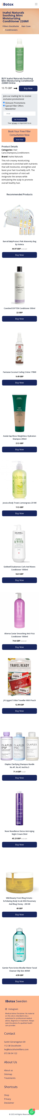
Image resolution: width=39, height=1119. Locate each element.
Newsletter (10, 108)
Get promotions (19, 120)
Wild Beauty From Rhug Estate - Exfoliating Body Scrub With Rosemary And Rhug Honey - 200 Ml (19, 901)
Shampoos (11, 152)
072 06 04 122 (10, 1053)
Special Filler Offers (14, 105)
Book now (19, 140)
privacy (14, 123)
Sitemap (8, 1074)
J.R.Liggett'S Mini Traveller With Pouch (19, 700)
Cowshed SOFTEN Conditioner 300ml (19, 308)
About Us (10, 1062)
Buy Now (28, 88)
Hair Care (26, 26)
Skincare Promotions (15, 102)
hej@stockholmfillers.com (16, 1049)
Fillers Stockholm (11, 26)
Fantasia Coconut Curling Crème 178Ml (19, 372)
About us (8, 1070)
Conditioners (11, 30)
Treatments (9, 1078)
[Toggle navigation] (36, 4)
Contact (9, 1033)
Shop (6, 1095)
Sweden (16, 1001)
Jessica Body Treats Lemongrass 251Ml (19, 503)
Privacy (7, 1099)
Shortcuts (10, 1087)
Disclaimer (9, 1102)
